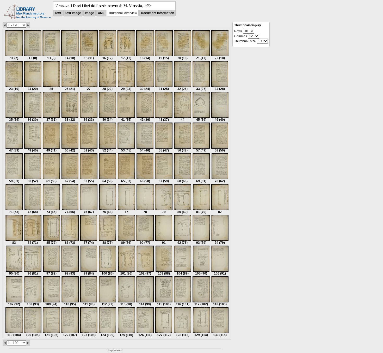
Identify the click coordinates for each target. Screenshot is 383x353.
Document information (157, 13)
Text (58, 13)
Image (89, 13)
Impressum (115, 350)
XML (101, 13)
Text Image (73, 13)
